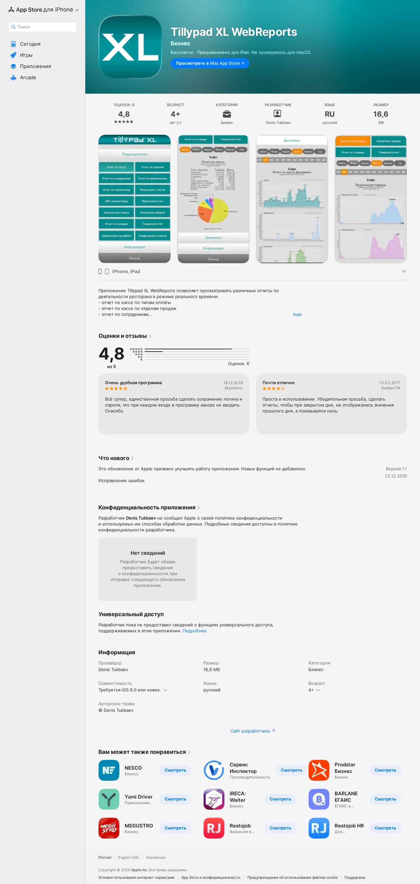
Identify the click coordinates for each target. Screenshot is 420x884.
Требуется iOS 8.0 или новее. (129, 689)
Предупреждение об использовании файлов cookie (292, 877)
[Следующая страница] (413, 799)
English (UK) (128, 857)
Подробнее (195, 630)
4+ (311, 689)
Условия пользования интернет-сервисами (136, 877)
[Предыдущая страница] (91, 799)
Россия (104, 857)
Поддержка (355, 877)
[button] (42, 44)
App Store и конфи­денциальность (211, 877)
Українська (155, 857)
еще (297, 314)
